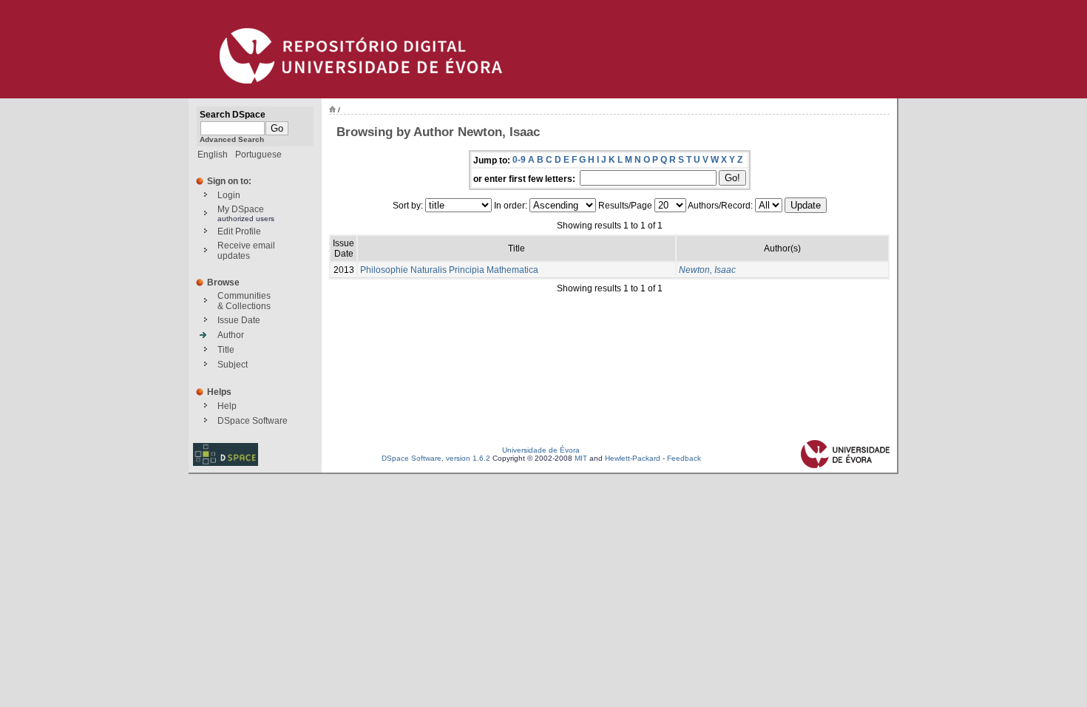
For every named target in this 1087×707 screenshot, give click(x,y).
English (212, 154)
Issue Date (238, 320)
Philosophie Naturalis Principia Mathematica (449, 270)
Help (227, 406)
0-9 (519, 160)
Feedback (684, 458)
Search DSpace (232, 114)
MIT (581, 458)
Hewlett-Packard (632, 458)
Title (225, 350)
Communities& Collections (244, 301)
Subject (232, 364)
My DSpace (240, 209)
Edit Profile (239, 231)
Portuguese (258, 154)
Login (228, 195)
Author (230, 335)
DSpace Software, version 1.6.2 (436, 458)
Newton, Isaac (707, 270)
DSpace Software (252, 421)
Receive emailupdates (246, 250)
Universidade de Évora (541, 450)
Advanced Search (232, 139)
